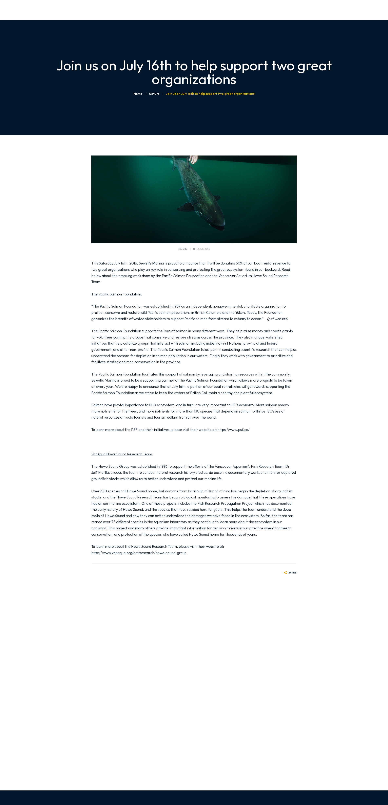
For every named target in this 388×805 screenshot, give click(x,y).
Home (138, 94)
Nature (154, 94)
